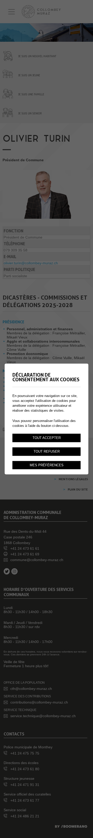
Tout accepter (47, 437)
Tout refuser (47, 451)
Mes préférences (47, 465)
